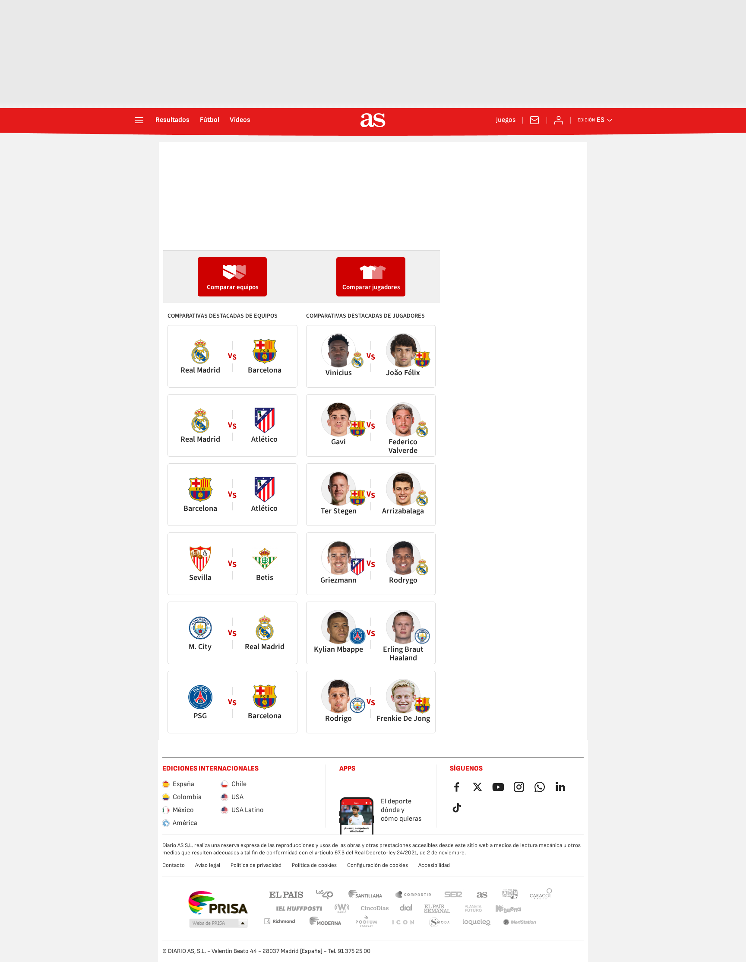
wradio (344, 908)
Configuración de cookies (377, 865)
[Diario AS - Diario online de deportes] (373, 120)
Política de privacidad (256, 865)
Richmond (538, 908)
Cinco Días (371, 908)
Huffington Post (298, 908)
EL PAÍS (286, 894)
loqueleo (439, 922)
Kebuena (503, 908)
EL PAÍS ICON (366, 922)
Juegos (505, 120)
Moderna (279, 921)
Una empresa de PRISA (217, 903)
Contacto (173, 865)
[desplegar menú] (139, 120)
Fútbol (209, 120)
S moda (402, 922)
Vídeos (240, 120)
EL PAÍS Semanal (435, 908)
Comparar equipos (232, 287)
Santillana (365, 894)
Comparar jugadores (371, 287)
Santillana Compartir (413, 894)
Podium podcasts (325, 922)
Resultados (172, 120)
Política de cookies (314, 865)
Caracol (541, 894)
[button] (218, 923)
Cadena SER (453, 894)
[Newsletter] (534, 120)
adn (510, 894)
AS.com (482, 894)
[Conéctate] (558, 120)
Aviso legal (207, 865)
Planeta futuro (466, 908)
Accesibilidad (434, 865)
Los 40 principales (324, 894)
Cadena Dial (404, 908)
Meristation (476, 922)
